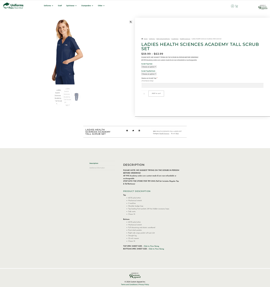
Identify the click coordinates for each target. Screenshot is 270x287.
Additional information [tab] (97, 168)
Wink (177, 133)
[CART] (237, 6)
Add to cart (156, 93)
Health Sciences (185, 39)
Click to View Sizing (151, 246)
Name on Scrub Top (149, 78)
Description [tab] (94, 163)
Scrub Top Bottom (148, 71)
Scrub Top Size (146, 64)
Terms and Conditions (129, 285)
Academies (174, 39)
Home (146, 39)
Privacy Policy (144, 285)
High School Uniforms (163, 39)
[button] (49, 6)
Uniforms (152, 39)
